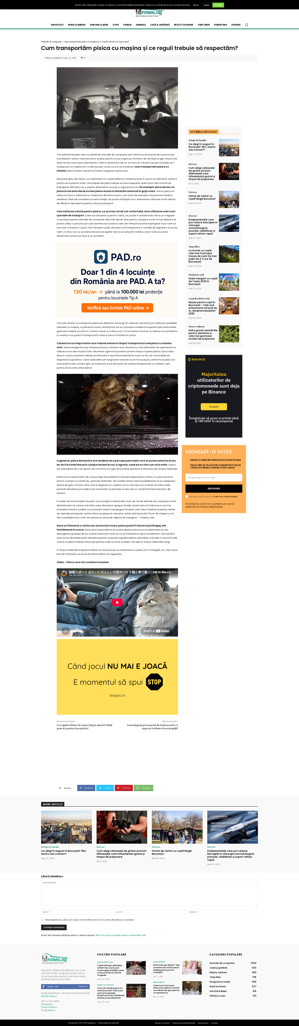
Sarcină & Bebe (159, 962)
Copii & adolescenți (199, 298)
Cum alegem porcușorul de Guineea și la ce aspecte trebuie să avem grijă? (152, 726)
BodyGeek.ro (48, 1010)
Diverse (193, 164)
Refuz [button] (196, 5)
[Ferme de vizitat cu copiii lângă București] (229, 199)
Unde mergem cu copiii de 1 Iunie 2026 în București (203, 281)
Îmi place (83, 986)
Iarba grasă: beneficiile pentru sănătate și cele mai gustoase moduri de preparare (203, 334)
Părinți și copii (196, 274)
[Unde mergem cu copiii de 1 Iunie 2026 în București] (229, 282)
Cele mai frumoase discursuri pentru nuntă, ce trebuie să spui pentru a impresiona (166, 989)
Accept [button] (218, 5)
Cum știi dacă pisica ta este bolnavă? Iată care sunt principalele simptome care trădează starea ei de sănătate (110, 993)
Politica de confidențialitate (225, 496)
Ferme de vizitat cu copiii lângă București (202, 197)
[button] (246, 24)
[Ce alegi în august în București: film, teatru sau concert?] (229, 147)
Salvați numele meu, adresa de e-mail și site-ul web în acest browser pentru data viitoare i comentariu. (89, 919)
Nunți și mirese (159, 982)
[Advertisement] (117, 756)
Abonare (214, 488)
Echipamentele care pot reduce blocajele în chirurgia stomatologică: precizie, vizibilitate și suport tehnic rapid (203, 226)
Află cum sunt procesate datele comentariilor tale (121, 935)
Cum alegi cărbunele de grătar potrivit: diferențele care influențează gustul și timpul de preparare (202, 173)
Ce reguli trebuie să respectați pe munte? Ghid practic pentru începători (84, 726)
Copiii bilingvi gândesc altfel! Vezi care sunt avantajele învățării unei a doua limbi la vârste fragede (110, 970)
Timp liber (194, 246)
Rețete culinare (197, 326)
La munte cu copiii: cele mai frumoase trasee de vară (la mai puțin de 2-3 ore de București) (203, 256)
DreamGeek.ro (49, 1007)
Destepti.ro (47, 1004)
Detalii (206, 5)
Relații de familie (197, 140)
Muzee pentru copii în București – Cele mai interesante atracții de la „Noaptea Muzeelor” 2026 (203, 308)
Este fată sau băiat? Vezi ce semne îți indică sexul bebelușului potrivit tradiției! (166, 969)
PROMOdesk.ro (49, 996)
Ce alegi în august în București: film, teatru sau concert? (202, 146)
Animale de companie (51, 41)
